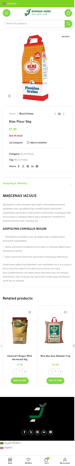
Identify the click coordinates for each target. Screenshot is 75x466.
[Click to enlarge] (9, 96)
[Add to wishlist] (29, 312)
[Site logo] (37, 13)
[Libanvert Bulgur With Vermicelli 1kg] (20, 330)
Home (12, 114)
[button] (20, 380)
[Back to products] (59, 114)
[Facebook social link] (18, 166)
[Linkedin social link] (32, 166)
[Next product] (64, 114)
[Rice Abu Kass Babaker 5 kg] (55, 330)
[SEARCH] (68, 24)
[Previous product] (55, 114)
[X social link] (23, 166)
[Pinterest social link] (27, 166)
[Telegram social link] (37, 166)
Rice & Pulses (26, 114)
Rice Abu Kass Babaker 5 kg (55, 356)
